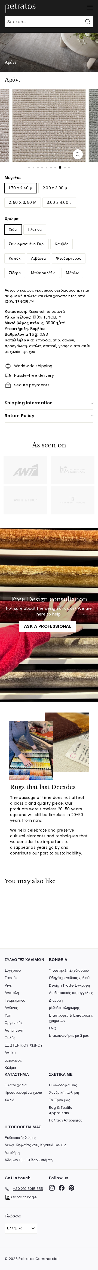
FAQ (52, 1028)
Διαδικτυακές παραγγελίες (71, 992)
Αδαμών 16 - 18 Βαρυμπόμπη (29, 1160)
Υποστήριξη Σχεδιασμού (69, 970)
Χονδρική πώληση (64, 1092)
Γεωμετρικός (15, 1000)
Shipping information (29, 403)
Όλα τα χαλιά (16, 1085)
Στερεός (11, 977)
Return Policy (19, 416)
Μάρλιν (72, 272)
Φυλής (10, 1037)
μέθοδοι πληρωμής (64, 1007)
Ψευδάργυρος (68, 258)
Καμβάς (61, 244)
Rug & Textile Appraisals (61, 1110)
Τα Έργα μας (59, 1100)
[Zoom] (78, 154)
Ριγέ (8, 985)
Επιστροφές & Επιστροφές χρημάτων (71, 1018)
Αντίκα (10, 1052)
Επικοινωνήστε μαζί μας (69, 1035)
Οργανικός (13, 1022)
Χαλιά (10, 1100)
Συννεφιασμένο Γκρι (26, 244)
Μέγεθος (13, 177)
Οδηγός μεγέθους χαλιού (69, 977)
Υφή (8, 1015)
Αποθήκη (12, 1152)
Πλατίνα (35, 229)
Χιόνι (13, 229)
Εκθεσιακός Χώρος (20, 1137)
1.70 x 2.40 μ (20, 188)
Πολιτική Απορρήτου (65, 1120)
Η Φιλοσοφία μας (63, 1085)
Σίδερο (15, 272)
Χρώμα (12, 219)
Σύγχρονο (13, 970)
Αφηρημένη (14, 1030)
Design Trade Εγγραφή (69, 985)
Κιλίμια (10, 1067)
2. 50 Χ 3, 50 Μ (22, 202)
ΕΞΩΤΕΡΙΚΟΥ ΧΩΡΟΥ (24, 1045)
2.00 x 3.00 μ (55, 188)
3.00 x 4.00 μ (59, 202)
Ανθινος (11, 1007)
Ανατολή (12, 992)
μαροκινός (13, 1060)
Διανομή (56, 1000)
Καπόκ (15, 258)
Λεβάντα (38, 258)
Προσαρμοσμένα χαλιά (23, 1092)
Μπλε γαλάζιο (43, 272)
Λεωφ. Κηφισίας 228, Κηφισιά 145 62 (35, 1145)
